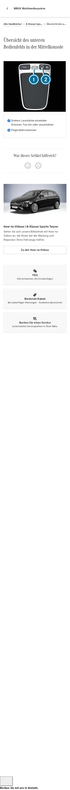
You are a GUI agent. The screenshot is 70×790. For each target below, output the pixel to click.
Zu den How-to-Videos (35, 250)
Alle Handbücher (13, 24)
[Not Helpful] (38, 165)
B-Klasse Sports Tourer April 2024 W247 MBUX (34, 24)
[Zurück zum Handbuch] (9, 8)
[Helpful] (27, 165)
